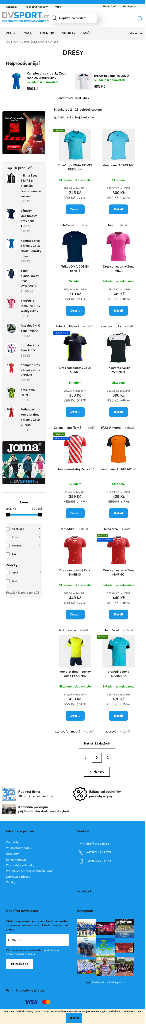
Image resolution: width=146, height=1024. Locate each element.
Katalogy (12, 854)
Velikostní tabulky (36, 7)
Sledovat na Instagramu (108, 982)
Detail (75, 209)
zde (140, 1011)
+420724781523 (98, 852)
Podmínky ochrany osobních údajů (29, 871)
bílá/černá (67, 225)
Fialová (74, 326)
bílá (110, 225)
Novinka (26, 545)
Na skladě (26, 529)
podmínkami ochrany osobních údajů (33, 952)
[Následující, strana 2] (97, 758)
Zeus (26, 581)
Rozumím (74, 1018)
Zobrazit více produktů (72, 98)
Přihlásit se (19, 964)
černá (72, 630)
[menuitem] (10, 33)
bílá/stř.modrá (111, 428)
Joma (26, 572)
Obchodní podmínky (20, 865)
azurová (106, 326)
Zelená (60, 326)
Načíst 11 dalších (97, 743)
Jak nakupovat (16, 860)
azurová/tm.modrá (67, 731)
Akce (26, 537)
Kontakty (11, 7)
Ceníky (10, 882)
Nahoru (99, 772)
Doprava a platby (18, 877)
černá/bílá (67, 529)
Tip (26, 554)
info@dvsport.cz (97, 844)
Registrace (129, 6)
